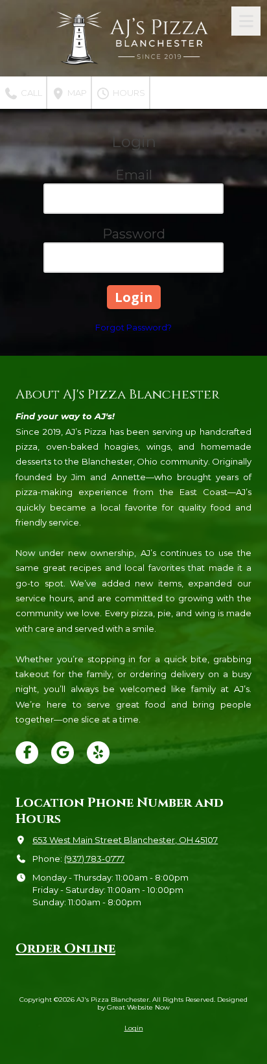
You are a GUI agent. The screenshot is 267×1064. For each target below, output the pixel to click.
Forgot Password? (133, 327)
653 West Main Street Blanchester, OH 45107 (125, 840)
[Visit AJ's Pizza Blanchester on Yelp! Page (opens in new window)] (98, 752)
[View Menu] (246, 21)
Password (133, 234)
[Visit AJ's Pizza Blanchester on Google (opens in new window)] (62, 752)
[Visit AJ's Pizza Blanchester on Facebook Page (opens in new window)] (27, 752)
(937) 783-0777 (94, 858)
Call (30, 92)
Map (76, 92)
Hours (128, 92)
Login (133, 1028)
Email (133, 175)
